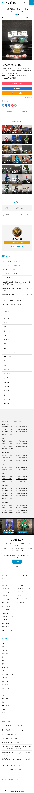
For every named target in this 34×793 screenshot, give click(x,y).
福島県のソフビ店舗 (7, 434)
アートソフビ (7, 399)
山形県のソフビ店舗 (21, 432)
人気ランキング (6, 603)
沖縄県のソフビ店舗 (21, 512)
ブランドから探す (7, 606)
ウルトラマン (14, 11)
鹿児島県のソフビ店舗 (7, 512)
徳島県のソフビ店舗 (21, 493)
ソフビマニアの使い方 (8, 592)
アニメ (6, 327)
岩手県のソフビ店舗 (7, 429)
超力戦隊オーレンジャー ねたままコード (13, 288)
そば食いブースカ (7, 278)
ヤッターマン (7, 369)
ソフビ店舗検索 (6, 609)
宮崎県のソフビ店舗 (21, 510)
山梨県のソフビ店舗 (7, 460)
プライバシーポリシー (23, 599)
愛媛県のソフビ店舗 (21, 496)
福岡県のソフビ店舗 (7, 505)
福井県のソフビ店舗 (21, 458)
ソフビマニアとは (7, 589)
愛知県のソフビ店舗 (7, 469)
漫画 (5, 344)
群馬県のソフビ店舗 (7, 443)
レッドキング (5, 261)
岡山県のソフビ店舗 (7, 491)
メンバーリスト (6, 613)
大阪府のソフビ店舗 (7, 479)
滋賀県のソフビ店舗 (7, 476)
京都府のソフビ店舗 (21, 476)
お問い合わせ (20, 602)
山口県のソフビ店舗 (7, 493)
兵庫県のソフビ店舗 (21, 479)
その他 (21, 11)
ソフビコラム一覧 (7, 623)
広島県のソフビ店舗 (21, 491)
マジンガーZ (7, 318)
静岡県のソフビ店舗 (21, 467)
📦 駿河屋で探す (17, 88)
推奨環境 (19, 595)
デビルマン (7, 403)
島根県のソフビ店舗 (21, 488)
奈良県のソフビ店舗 (7, 481)
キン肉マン (7, 339)
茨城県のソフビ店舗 (7, 441)
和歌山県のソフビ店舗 (22, 481)
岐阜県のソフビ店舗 (7, 467)
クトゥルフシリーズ (9, 352)
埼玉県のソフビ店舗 (21, 443)
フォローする (17, 246)
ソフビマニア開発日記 (8, 630)
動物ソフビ (7, 391)
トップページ (5, 575)
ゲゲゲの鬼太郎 (8, 356)
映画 (5, 335)
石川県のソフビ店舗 (7, 458)
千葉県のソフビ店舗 (7, 446)
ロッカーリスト (6, 599)
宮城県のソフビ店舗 (21, 429)
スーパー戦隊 (7, 373)
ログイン (26, 2)
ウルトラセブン (6, 265)
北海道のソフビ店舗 (7, 426)
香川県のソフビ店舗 (7, 496)
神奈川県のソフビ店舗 (7, 448)
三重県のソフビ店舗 (21, 469)
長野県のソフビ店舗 (21, 460)
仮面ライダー (7, 365)
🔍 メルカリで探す (17, 83)
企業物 (6, 395)
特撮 (5, 361)
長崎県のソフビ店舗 (7, 507)
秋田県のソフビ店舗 (7, 432)
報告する (29, 97)
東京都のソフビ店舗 (21, 446)
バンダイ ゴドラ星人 (7, 300)
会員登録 (31, 2)
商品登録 (4, 596)
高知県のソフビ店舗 (7, 498)
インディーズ (7, 378)
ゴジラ (6, 348)
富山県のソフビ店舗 (21, 455)
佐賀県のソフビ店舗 (21, 505)
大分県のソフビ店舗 (7, 510)
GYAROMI (7, 382)
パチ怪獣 (6, 386)
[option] (9, 526)
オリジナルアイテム (7, 626)
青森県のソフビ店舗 (21, 426)
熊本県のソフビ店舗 (21, 507)
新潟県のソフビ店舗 (7, 455)
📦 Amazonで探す (17, 93)
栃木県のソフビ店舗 (21, 441)
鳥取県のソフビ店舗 (7, 488)
